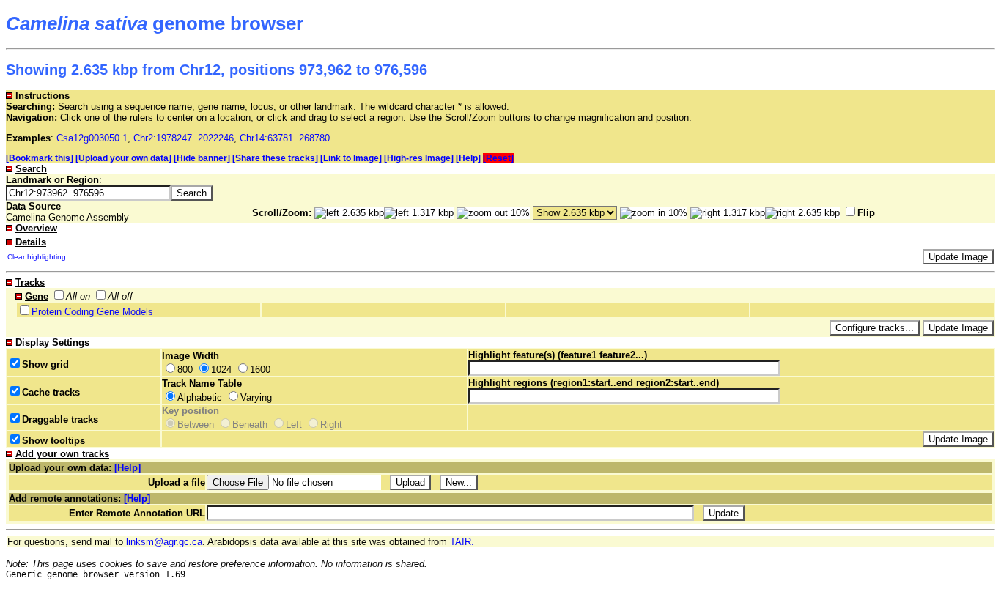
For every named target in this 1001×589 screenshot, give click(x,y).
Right (331, 424)
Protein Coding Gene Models (92, 311)
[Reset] (498, 158)
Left (294, 424)
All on (78, 296)
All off (120, 296)
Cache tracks (51, 392)
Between (195, 424)
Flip (866, 212)
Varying (256, 397)
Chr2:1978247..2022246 (183, 138)
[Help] (468, 158)
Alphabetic (199, 397)
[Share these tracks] (275, 158)
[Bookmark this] (39, 158)
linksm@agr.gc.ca (164, 541)
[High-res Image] (419, 158)
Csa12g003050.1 (92, 138)
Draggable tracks (60, 419)
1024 (221, 369)
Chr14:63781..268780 (285, 138)
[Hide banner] (202, 158)
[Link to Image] (351, 158)
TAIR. (462, 541)
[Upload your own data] (123, 158)
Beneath (249, 424)
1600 (260, 369)
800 (185, 369)
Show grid (45, 364)
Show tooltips (53, 440)
